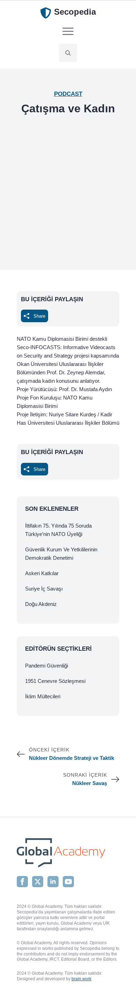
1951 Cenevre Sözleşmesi (55, 681)
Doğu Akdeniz (41, 604)
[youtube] (68, 881)
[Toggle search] (68, 53)
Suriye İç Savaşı (44, 589)
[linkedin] (53, 881)
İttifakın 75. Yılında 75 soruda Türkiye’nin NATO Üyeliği (58, 530)
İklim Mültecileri (42, 696)
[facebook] (22, 881)
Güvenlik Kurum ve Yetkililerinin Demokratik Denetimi (61, 553)
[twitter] (37, 881)
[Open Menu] (68, 31)
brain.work (81, 978)
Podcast (68, 94)
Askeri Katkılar (42, 573)
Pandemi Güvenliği (46, 666)
